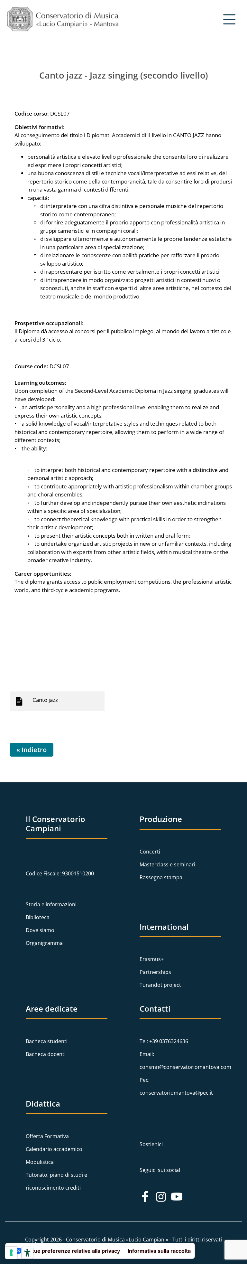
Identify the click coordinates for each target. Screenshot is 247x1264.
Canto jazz (45, 699)
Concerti (150, 851)
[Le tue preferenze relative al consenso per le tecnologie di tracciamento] (11, 1253)
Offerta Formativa (47, 1136)
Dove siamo (40, 930)
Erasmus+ (152, 959)
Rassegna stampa (161, 877)
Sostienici (151, 1144)
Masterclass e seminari (167, 864)
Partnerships (155, 972)
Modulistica (40, 1161)
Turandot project (160, 984)
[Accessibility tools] (27, 1253)
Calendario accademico (54, 1149)
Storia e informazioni (51, 904)
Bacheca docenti (46, 1054)
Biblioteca (38, 917)
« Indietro (31, 749)
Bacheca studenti (47, 1041)
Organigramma (44, 943)
